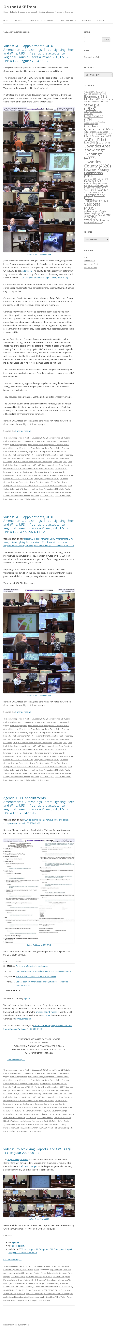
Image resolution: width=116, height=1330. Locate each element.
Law (48, 1266)
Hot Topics (19, 20)
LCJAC (10, 1283)
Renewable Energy (95, 187)
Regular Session (96, 185)
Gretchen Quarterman (98, 127)
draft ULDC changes (28, 1166)
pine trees (51, 475)
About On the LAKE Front (41, 20)
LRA (16, 475)
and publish (26, 270)
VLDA (47, 495)
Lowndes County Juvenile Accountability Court (38, 1286)
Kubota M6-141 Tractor (33, 1280)
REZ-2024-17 (27, 478)
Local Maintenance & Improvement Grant (20, 468)
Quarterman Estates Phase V (59, 1107)
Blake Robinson (37, 448)
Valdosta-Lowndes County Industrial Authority (95, 212)
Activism (89, 92)
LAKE (65, 461)
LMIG (34, 465)
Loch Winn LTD (61, 468)
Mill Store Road (25, 475)
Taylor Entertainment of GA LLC (43, 482)
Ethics (104, 101)
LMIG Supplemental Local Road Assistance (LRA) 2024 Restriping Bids (43, 971)
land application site (57, 1280)
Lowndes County (42, 472)
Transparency (94, 196)
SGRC (43, 441)
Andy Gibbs (20, 1273)
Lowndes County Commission (20, 441)
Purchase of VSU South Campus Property (32, 966)
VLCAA (24, 1269)
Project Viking (37, 1290)
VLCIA (62, 441)
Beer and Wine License (20, 448)
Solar (103, 190)
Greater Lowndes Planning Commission (35, 461)
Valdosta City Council (12, 1269)
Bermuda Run (47, 1273)
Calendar (86, 20)
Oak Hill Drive (9, 1290)
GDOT (43, 438)
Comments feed (91, 264)
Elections (107, 99)
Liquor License (25, 465)
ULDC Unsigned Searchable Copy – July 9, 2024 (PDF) (43, 277)
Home (5, 20)
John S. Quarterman (41, 499)
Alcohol (28, 438)
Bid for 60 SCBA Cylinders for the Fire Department (36, 976)
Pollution (102, 183)
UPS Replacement (27, 489)
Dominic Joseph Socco (29, 451)
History (89, 134)
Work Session (93, 222)
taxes (69, 1290)
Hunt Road (57, 461)
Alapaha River (56, 1269)
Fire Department (19, 455)
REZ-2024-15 (16, 478)
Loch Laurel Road (46, 468)
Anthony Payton (33, 1273)
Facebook (88, 57)
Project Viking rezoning (17, 1159)
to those (46, 1015)
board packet (18, 1245)
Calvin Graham (62, 448)
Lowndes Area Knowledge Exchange (19, 472)
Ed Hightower (45, 451)
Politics (90, 183)
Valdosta (39, 489)
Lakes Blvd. (13, 465)
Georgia (68, 455)
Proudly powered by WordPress (16, 1325)
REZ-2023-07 (49, 1290)
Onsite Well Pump (23, 1290)
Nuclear (102, 179)
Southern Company (93, 192)
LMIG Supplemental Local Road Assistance (55, 465)
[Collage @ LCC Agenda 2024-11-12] (39, 942)
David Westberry (18, 1276)
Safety (37, 441)
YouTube (97, 57)
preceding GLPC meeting (47, 1012)
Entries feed (89, 260)
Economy (95, 96)
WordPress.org (90, 267)
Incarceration (39, 1266)
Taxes (53, 1266)
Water (36, 1269)
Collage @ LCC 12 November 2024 (39, 254)
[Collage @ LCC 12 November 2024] (39, 251)
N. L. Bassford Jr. (65, 1286)
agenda (26, 998)
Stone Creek (60, 1290)
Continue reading (24, 431)
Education (36, 438)
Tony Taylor (62, 482)
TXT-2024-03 (44, 485)
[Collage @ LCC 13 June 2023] (39, 1216)
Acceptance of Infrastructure (56, 444)
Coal (87, 94)
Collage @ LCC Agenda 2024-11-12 (39, 945)
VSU (52, 495)
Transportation (52, 441)
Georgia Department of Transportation (20, 458)
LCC (104, 142)
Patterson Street (39, 475)
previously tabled (23, 1018)
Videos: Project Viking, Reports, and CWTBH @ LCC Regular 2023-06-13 (37, 1151)
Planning (92, 181)
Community (99, 94)
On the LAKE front (19, 6)
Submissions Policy (67, 20)
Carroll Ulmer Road (11, 451)
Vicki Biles (35, 495)
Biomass (101, 92)
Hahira (89, 132)
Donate (100, 20)
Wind (105, 220)
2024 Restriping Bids (18, 444)
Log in (86, 257)
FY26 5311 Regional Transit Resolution (42, 455)
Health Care (101, 132)
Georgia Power (53, 438)
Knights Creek (17, 1280)
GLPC (63, 438)
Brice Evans (50, 448)
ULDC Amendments (58, 485)
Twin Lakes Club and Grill (27, 485)
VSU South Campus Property (60, 1127)
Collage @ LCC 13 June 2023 (39, 1219)
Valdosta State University (43, 492)
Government (93, 117)
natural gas (90, 179)
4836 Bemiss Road (35, 444)
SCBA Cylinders (46, 478)
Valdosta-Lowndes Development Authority (30, 1297)
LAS (68, 1280)
